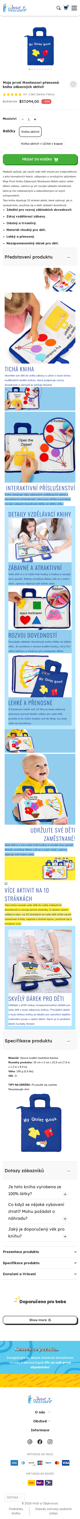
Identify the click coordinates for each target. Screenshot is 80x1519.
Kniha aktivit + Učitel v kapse (42, 144)
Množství (10, 119)
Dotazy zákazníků (24, 1170)
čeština (12, 1497)
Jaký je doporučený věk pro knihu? (36, 1233)
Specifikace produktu (28, 1041)
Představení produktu (29, 257)
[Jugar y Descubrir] (41, 8)
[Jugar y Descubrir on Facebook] (39, 1442)
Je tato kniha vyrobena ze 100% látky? (34, 1190)
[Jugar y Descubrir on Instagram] (49, 1442)
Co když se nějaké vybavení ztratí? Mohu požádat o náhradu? (36, 1211)
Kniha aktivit (30, 132)
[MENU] (3, 7)
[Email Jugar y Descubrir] (29, 1442)
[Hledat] (60, 8)
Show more (38, 1320)
